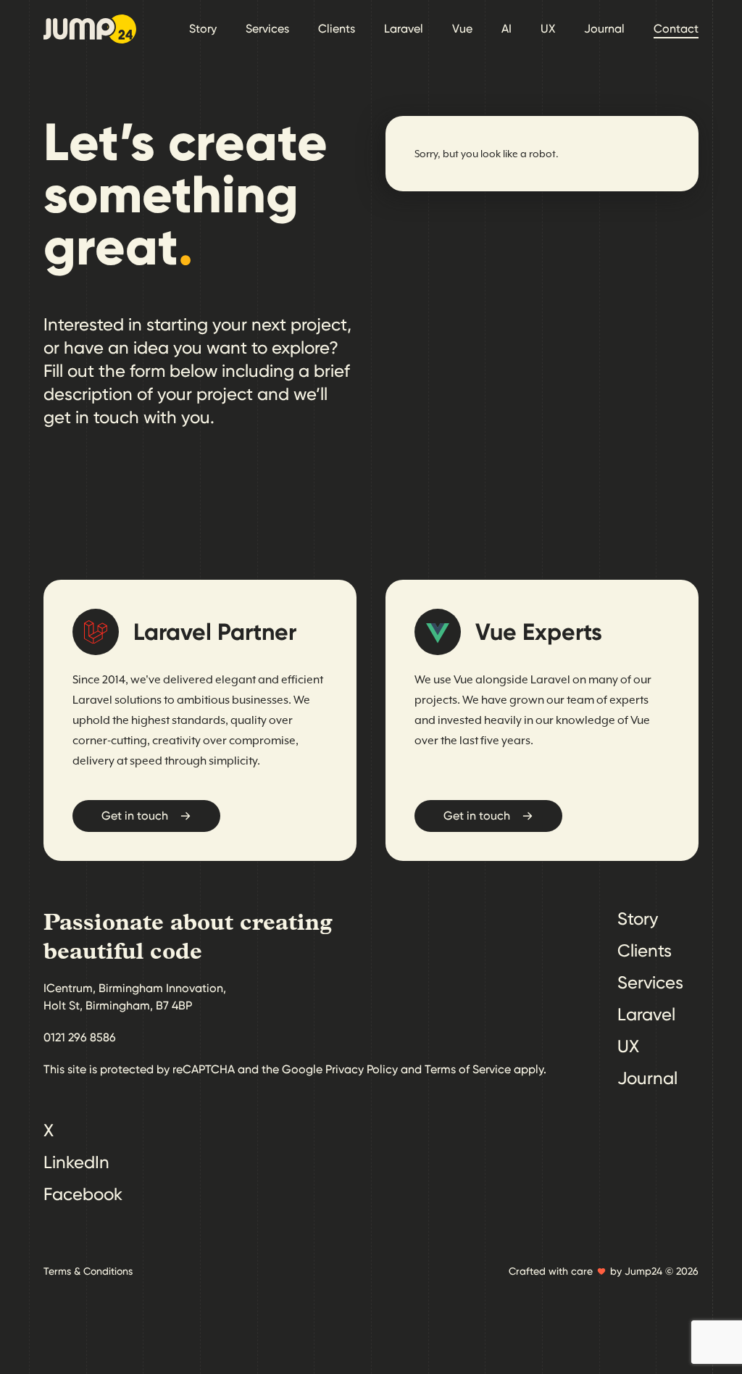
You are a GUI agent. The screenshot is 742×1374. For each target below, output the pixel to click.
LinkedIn (76, 1162)
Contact (676, 29)
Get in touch (134, 816)
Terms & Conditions (88, 1271)
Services (267, 29)
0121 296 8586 (79, 1037)
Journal (604, 29)
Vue (462, 29)
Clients (336, 29)
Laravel (403, 29)
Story (203, 29)
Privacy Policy (361, 1069)
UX (548, 29)
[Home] (89, 28)
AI (506, 29)
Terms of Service (468, 1069)
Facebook (82, 1194)
